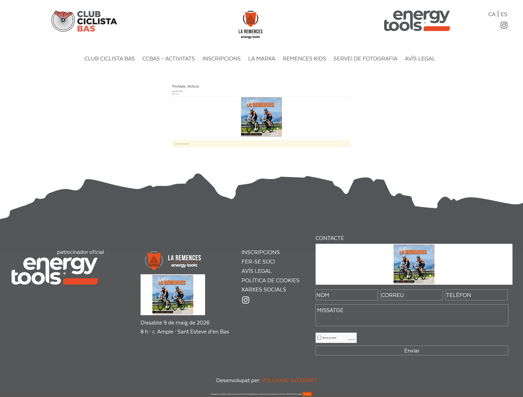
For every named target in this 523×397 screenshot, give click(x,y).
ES (504, 14)
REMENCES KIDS (304, 58)
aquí (300, 394)
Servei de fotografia (365, 58)
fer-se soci (258, 261)
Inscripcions (221, 58)
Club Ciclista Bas (109, 58)
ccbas (177, 93)
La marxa (261, 58)
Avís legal (420, 58)
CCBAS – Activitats (168, 58)
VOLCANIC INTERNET (289, 380)
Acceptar (307, 394)
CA (491, 14)
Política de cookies (270, 280)
